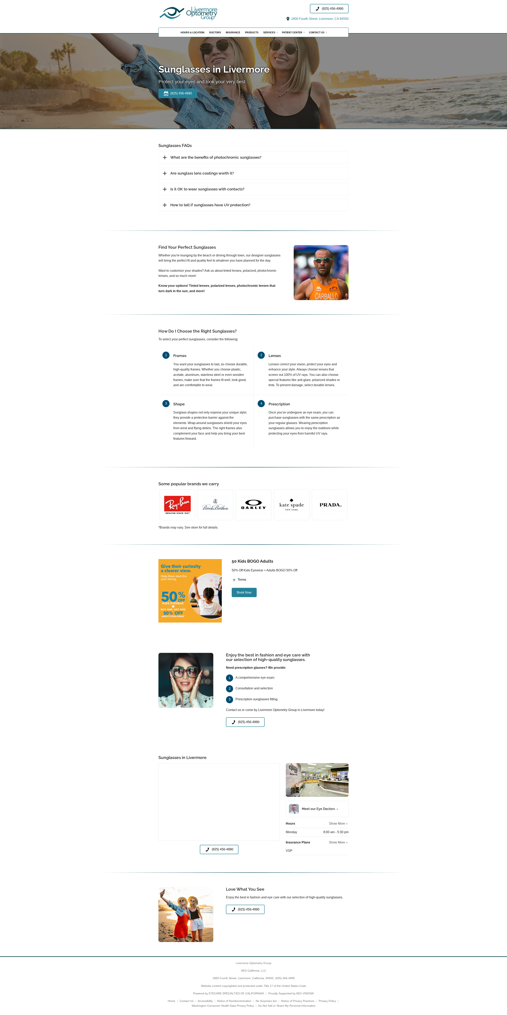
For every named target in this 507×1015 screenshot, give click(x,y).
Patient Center (292, 32)
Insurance (233, 32)
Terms (242, 579)
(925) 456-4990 (285, 978)
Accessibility (205, 1001)
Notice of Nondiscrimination (234, 1001)
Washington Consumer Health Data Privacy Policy (223, 1005)
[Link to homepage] (198, 13)
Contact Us (316, 32)
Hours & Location (192, 32)
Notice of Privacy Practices (297, 1001)
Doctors (215, 32)
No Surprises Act (266, 1001)
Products (251, 32)
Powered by (228, 993)
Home (171, 1001)
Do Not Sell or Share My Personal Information (286, 1005)
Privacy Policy (327, 1001)
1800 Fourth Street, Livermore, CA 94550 (319, 18)
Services (269, 32)
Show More (337, 823)
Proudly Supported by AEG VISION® (291, 993)
